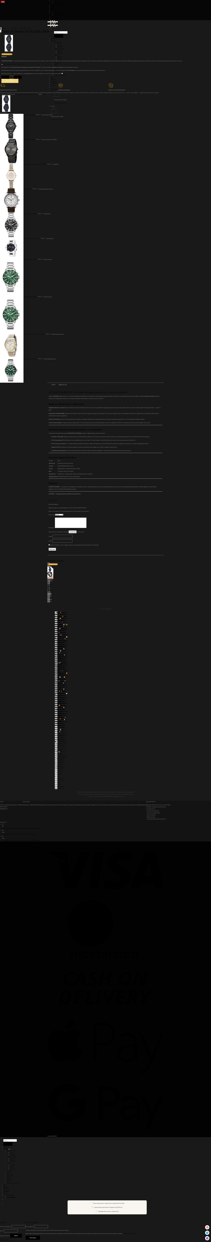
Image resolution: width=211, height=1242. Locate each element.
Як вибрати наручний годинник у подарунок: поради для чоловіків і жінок (21, 828)
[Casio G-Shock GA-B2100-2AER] (9, 36)
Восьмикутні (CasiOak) (25, 28)
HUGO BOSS (10, 1175)
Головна (3, 28)
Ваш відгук (52, 527)
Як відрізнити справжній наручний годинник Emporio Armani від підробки (21, 840)
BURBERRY (10, 1171)
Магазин (6, 1149)
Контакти (53, 9)
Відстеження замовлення (59, 5)
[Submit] (8, 1144)
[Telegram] (207, 1233)
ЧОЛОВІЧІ (12, 1155)
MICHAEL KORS (11, 1151)
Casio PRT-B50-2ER (49, 588)
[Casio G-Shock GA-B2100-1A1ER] (9, 44)
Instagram (6, 1191)
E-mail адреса (30, 1226)
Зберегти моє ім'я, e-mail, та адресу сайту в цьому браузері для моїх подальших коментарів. (74, 545)
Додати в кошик (10, 81)
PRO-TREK (12, 1169)
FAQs (52, 7)
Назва (51, 536)
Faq (4, 1185)
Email (50, 541)
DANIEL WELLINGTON (12, 1183)
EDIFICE (12, 1167)
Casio (8, 28)
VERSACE (9, 1177)
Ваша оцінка (52, 514)
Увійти (16, 1235)
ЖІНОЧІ (12, 1153)
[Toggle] (2, 64)
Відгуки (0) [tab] (63, 384)
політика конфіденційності (130, 1233)
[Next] (0, 31)
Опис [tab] (53, 384)
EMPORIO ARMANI (12, 1157)
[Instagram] (207, 1227)
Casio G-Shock (14, 28)
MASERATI (9, 1179)
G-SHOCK (12, 1165)
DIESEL (8, 1173)
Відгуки (5, 1187)
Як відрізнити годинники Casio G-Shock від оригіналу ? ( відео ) (18, 834)
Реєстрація (33, 1237)
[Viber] (207, 1238)
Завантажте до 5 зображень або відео (59, 532)
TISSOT (8, 1181)
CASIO (8, 1163)
